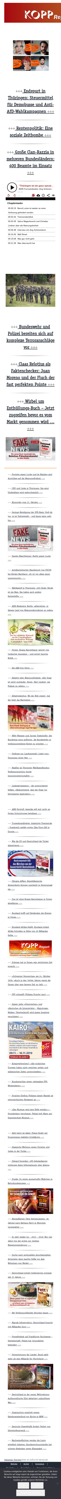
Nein (37, 1485)
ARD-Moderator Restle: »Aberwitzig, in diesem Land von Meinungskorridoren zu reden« (30, 610)
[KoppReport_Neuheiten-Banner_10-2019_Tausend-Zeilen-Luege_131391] (30, 526)
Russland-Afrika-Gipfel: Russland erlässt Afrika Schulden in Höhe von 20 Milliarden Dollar (28, 931)
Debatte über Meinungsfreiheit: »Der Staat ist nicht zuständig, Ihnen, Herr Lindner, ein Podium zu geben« (30, 681)
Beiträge (14, 1464)
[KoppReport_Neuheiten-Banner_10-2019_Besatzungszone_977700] (30, 851)
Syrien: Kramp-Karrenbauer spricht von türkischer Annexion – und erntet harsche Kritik (28, 654)
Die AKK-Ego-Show (22, 668)
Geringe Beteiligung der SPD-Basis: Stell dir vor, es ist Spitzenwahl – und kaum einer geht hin (30, 516)
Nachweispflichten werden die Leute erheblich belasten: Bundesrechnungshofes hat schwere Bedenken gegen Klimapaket (30, 1444)
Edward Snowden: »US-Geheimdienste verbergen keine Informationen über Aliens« (29, 1165)
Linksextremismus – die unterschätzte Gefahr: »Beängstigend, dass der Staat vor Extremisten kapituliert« (28, 789)
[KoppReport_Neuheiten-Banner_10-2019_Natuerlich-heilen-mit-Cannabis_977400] (30, 620)
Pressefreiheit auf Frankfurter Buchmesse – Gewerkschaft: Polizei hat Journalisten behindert (30, 1340)
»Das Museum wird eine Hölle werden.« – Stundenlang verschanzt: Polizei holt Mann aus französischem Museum (30, 1113)
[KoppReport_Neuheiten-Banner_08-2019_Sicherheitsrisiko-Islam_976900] (30, 1189)
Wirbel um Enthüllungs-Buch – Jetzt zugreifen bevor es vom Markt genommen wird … (30, 414)
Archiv (26, 1464)
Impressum (39, 1464)
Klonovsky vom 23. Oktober (26, 502)
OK (23, 1485)
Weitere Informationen (31, 1493)
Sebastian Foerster (12, 1459)
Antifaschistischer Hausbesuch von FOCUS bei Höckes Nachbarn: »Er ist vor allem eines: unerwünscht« (29, 574)
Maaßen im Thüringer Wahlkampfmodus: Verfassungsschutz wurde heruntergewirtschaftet (29, 771)
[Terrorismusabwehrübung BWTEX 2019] (30, 275)
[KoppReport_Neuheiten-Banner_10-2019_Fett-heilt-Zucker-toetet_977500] (30, 1283)
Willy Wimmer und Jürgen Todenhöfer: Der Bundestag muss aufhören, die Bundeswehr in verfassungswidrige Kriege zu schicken (30, 739)
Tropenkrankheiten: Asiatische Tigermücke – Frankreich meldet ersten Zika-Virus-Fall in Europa (30, 827)
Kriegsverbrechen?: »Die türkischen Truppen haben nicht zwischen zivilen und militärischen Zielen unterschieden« (28, 1067)
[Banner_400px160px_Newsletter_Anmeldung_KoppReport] (30, 941)
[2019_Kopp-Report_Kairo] (30, 1022)
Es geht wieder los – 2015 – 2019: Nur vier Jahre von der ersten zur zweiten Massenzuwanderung (30, 1241)
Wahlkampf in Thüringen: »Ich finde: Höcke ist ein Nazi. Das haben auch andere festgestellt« (30, 592)
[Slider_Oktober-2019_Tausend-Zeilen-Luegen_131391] (30, 438)
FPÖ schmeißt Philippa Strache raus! (30, 994)
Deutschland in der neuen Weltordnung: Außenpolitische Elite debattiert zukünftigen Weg (29, 1398)
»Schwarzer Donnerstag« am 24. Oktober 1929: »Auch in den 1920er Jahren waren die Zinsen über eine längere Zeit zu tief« (29, 980)
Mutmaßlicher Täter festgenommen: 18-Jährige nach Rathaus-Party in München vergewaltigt (28, 1222)
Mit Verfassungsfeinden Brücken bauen (31, 1312)
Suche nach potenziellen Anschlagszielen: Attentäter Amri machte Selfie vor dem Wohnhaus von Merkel (29, 1259)
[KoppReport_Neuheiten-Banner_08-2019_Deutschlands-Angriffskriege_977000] (30, 706)
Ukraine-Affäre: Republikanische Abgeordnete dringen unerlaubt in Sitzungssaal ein (30, 885)
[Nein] (57, 1483)
